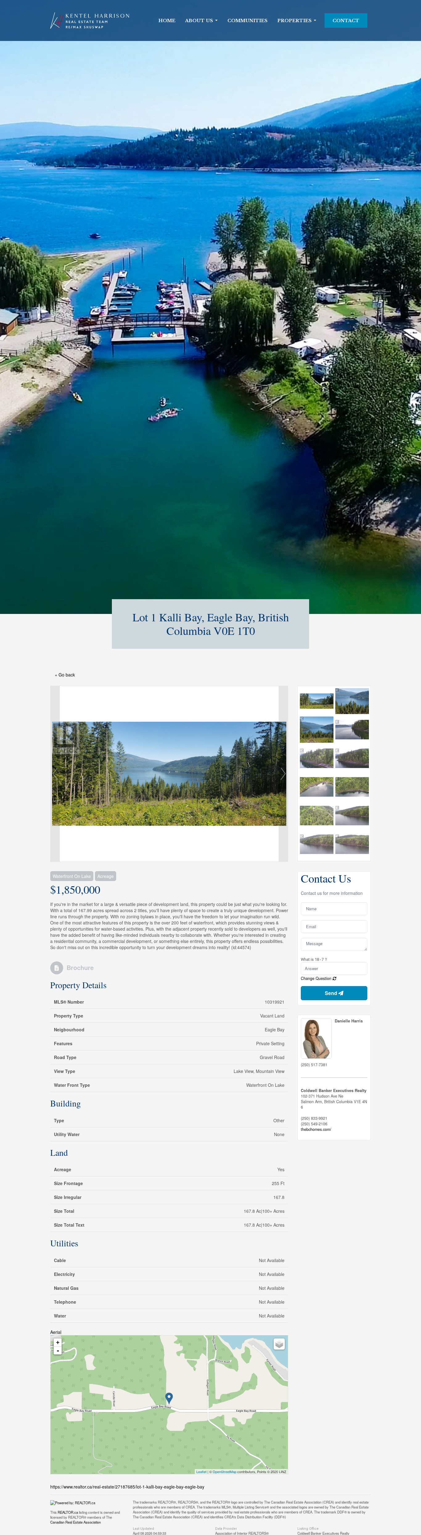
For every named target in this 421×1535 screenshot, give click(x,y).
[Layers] (279, 1344)
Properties (294, 20)
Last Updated (143, 1529)
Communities (247, 20)
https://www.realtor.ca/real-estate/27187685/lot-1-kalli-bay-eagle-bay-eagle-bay (127, 1487)
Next (283, 774)
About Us (199, 20)
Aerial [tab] (55, 1332)
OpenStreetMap (224, 1471)
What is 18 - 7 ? (314, 959)
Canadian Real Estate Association (75, 1522)
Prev (55, 774)
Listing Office (308, 1529)
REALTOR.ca (68, 1512)
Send (331, 993)
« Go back (65, 675)
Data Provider (226, 1529)
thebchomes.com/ (316, 1129)
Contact (346, 20)
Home (166, 20)
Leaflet (201, 1471)
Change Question (317, 978)
